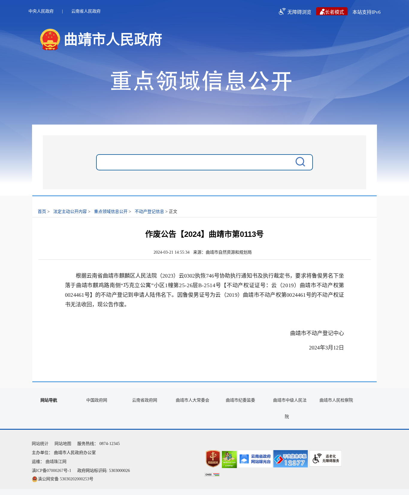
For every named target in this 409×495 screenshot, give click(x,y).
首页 (42, 211)
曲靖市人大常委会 (192, 400)
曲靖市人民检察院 (336, 400)
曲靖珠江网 (56, 461)
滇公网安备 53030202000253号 (65, 479)
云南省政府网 (144, 400)
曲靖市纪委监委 (240, 400)
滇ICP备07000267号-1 (51, 470)
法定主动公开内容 (70, 211)
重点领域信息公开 (111, 211)
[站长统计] (212, 475)
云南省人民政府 (86, 11)
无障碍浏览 (299, 12)
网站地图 (62, 443)
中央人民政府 (41, 11)
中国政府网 (96, 400)
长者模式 (334, 12)
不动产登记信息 (149, 211)
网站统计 (40, 443)
